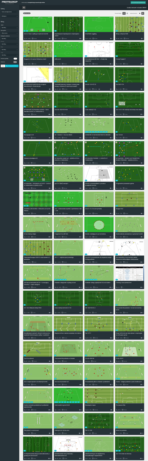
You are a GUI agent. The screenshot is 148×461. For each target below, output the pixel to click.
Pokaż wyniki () (13, 66)
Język (2, 25)
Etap (2, 47)
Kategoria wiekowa (5, 36)
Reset (3, 66)
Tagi (2, 52)
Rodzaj (2, 41)
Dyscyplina (3, 30)
